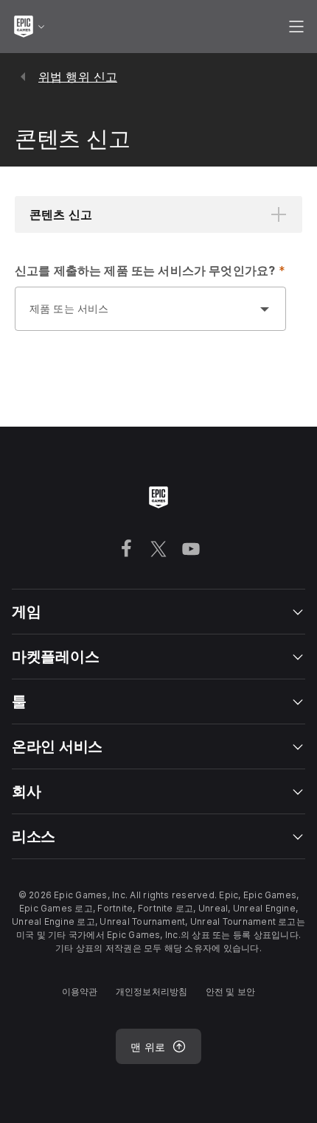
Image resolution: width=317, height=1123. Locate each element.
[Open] (264, 308)
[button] (158, 214)
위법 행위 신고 (77, 76)
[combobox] (135, 316)
